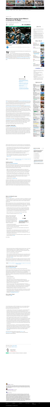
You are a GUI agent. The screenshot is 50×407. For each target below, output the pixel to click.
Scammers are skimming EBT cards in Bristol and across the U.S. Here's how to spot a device (38, 31)
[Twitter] (23, 25)
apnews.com (9, 156)
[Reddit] (26, 25)
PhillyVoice (10, 8)
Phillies (20, 10)
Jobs (34, 59)
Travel (34, 96)
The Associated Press (13, 126)
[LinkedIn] (25, 25)
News (19, 7)
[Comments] (27, 25)
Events (33, 7)
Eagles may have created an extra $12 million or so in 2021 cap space (23, 83)
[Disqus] (18, 373)
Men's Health (35, 51)
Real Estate (35, 92)
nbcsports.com (15, 178)
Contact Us (20, 403)
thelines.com (22, 331)
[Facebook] (22, 25)
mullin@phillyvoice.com (13, 351)
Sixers (17, 10)
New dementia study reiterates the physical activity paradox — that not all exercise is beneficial (38, 73)
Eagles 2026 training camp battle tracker (39, 36)
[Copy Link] (30, 25)
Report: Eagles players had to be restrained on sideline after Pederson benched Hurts (23, 81)
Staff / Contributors (34, 403)
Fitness (35, 84)
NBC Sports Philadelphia (14, 163)
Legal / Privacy (28, 403)
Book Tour (35, 88)
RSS (39, 403)
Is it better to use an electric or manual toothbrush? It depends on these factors (38, 79)
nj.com (21, 213)
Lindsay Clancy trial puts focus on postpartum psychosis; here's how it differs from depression (38, 76)
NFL (9, 26)
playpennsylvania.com (9, 332)
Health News (35, 125)
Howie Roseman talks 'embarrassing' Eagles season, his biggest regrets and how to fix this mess (19, 159)
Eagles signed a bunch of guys (23, 86)
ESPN (11, 295)
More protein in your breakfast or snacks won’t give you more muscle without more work (38, 38)
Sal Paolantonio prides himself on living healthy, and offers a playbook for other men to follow (38, 71)
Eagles (11, 10)
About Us (7, 403)
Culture (28, 7)
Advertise (13, 403)
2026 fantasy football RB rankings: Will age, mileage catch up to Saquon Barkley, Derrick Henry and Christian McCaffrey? (38, 35)
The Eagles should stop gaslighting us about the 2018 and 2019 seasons (23, 88)
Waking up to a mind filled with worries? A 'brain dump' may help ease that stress (38, 77)
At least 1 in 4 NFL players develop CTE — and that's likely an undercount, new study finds (38, 29)
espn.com (8, 329)
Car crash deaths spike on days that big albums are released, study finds (38, 74)
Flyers (14, 10)
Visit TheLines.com (22, 220)
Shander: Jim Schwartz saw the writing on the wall (23, 85)
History (35, 55)
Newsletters (29, 10)
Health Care (35, 133)
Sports (38, 8)
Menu (7, 8)
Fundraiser (35, 104)
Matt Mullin (11, 24)
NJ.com (10, 197)
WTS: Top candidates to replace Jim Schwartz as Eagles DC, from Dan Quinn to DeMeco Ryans (19, 263)
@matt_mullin (14, 345)
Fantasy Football (24, 10)
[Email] (29, 25)
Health (24, 7)
